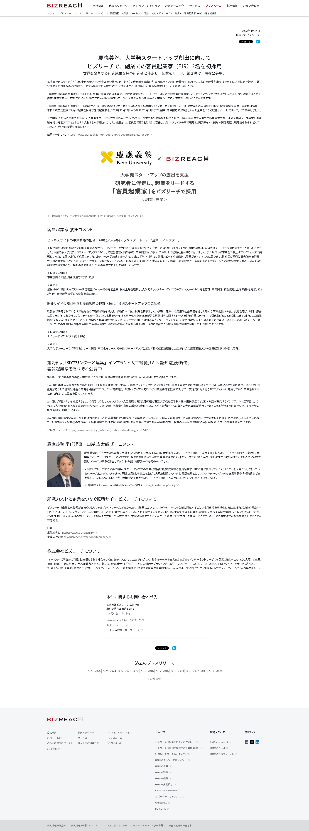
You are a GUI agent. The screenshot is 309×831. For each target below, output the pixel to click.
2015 (173, 671)
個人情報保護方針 (56, 825)
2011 (204, 671)
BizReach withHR (219, 742)
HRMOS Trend (217, 748)
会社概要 (98, 5)
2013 (188, 671)
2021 (128, 671)
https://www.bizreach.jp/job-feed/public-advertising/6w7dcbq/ (108, 134)
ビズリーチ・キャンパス (168, 796)
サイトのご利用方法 (88, 743)
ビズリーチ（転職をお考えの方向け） (175, 742)
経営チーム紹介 (174, 5)
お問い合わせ (251, 5)
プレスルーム (213, 5)
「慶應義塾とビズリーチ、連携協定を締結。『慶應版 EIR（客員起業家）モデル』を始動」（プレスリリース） (97, 215)
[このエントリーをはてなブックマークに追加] (258, 41)
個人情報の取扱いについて (85, 825)
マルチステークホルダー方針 (148, 825)
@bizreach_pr (117, 625)
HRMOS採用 (161, 766)
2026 (90, 671)
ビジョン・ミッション (146, 5)
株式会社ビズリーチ (130, 620)
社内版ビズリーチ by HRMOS (170, 754)
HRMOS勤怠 (161, 772)
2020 (135, 671)
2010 (211, 671)
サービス (194, 5)
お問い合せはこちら (119, 613)
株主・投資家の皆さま (180, 825)
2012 (196, 671)
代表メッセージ (118, 5)
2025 (98, 671)
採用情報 (232, 5)
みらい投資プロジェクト (60, 743)
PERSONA (160, 808)
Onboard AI (161, 802)
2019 (143, 671)
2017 (158, 671)
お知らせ (155, 678)
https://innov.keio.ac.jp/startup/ (160, 485)
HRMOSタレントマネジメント (171, 760)
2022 (120, 671)
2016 (166, 671)
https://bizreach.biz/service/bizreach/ (83, 537)
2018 (151, 671)
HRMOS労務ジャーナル (222, 754)
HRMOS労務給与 (164, 784)
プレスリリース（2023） (92, 13)
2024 (105, 671)
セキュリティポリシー (115, 825)
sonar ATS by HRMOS (166, 790)
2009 (219, 671)
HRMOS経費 (161, 778)
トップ (50, 13)
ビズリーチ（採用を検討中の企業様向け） (177, 748)
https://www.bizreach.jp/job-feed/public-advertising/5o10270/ (107, 430)
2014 (181, 671)
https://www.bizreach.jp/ (78, 532)
